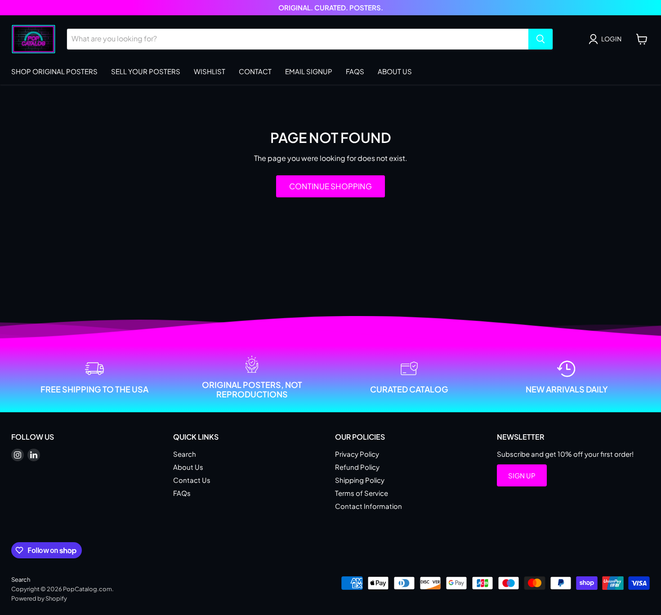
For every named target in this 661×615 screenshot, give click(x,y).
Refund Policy (357, 467)
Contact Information (368, 506)
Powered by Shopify (39, 598)
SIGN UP (522, 475)
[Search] (540, 39)
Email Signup (308, 71)
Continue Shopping (330, 186)
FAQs (355, 71)
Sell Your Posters (145, 71)
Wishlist (209, 71)
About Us (395, 71)
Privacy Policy (357, 454)
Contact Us (191, 480)
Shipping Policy (359, 480)
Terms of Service (361, 493)
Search (184, 454)
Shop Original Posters (54, 71)
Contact (255, 71)
